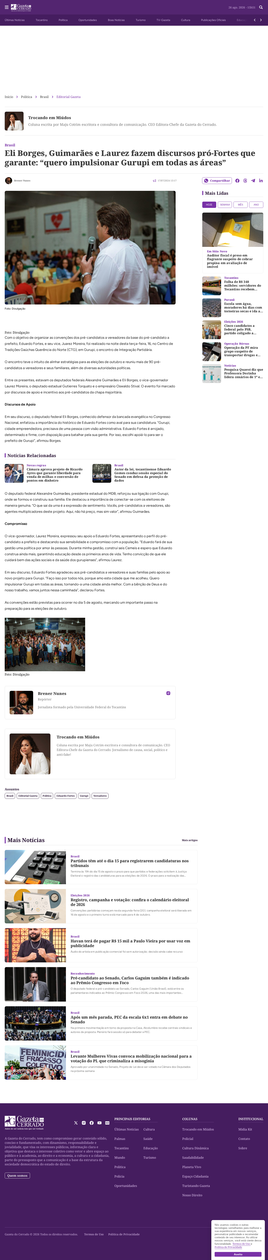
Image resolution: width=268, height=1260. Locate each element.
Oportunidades (87, 20)
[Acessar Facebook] (91, 1123)
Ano (256, 204)
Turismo (141, 20)
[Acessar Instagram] (168, 693)
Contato (244, 1139)
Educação (243, 20)
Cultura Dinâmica (195, 1148)
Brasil (44, 97)
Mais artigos (190, 840)
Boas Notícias (116, 20)
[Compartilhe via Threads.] (245, 180)
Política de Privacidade (124, 1234)
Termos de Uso (94, 1234)
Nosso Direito (192, 1195)
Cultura (185, 20)
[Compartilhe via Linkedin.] (261, 180)
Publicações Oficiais (213, 20)
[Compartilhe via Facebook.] (237, 180)
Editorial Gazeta (69, 97)
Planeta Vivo (191, 1167)
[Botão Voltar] (254, 20)
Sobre (242, 1148)
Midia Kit (245, 1129)
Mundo (119, 1157)
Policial (187, 1139)
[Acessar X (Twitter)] (76, 1123)
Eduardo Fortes (66, 795)
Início (9, 97)
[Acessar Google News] (107, 1123)
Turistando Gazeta (196, 1186)
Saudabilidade (193, 1157)
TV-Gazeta (163, 20)
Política (63, 20)
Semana (225, 204)
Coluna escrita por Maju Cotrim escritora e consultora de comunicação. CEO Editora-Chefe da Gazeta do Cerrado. (122, 124)
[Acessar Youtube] (99, 1123)
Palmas (119, 1139)
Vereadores (100, 795)
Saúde (148, 1139)
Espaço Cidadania (195, 1176)
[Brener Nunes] (9, 181)
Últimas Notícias (15, 20)
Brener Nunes (22, 180)
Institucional (250, 1119)
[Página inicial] (24, 1123)
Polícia (119, 1176)
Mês (240, 204)
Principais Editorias (132, 1119)
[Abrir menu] (7, 7)
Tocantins (42, 20)
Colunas (189, 1119)
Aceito (238, 1254)
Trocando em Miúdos (49, 117)
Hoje (209, 204)
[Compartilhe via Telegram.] (253, 180)
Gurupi (84, 795)
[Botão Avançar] (261, 20)
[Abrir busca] (261, 7)
